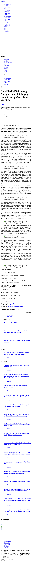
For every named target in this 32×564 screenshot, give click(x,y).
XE (5, 8)
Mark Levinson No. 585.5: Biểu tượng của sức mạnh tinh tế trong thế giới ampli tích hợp (17, 415)
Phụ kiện (6, 31)
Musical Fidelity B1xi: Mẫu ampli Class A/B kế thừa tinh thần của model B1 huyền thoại (17, 489)
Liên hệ (6, 22)
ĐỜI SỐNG (7, 10)
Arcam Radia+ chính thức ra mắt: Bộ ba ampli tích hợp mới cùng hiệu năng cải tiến (17, 472)
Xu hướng (6, 59)
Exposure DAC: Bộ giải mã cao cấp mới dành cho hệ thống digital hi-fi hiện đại (16, 434)
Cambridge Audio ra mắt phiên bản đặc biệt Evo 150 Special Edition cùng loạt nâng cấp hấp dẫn (17, 510)
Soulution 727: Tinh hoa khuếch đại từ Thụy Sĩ (17, 481)
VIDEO (6, 14)
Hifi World (10, 306)
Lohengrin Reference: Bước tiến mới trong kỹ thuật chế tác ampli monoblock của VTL (16, 396)
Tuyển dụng (7, 20)
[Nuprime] (1, 528)
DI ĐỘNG (7, 5)
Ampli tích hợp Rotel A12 (11, 322)
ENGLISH (7, 13)
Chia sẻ (8, 315)
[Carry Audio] (1, 526)
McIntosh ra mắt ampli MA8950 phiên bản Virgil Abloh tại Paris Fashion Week (17, 443)
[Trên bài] (1, 87)
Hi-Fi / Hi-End (8, 62)
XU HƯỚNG (7, 4)
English (6, 68)
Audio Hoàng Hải (18, 306)
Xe (4, 64)
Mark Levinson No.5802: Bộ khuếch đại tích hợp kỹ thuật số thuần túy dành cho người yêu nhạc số (17, 500)
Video (5, 71)
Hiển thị (6, 29)
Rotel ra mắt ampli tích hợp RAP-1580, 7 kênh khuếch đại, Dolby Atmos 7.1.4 (17, 331)
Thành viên (7, 17)
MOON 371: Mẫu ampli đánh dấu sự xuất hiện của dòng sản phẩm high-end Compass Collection (17, 453)
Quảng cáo (7, 19)
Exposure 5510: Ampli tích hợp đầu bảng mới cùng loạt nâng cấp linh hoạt (16, 405)
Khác (5, 70)
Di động (6, 61)
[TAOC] (1, 529)
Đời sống (6, 65)
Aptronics (12, 304)
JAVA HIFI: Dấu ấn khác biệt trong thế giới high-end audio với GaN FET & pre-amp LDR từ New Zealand (17, 376)
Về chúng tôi (7, 16)
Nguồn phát (7, 25)
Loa (5, 28)
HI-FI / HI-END (8, 7)
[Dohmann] (1, 524)
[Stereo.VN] (4, 1)
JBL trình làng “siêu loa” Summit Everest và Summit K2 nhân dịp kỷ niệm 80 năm (16, 353)
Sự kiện (6, 67)
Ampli (5, 26)
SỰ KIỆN (6, 11)
